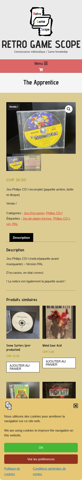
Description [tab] (21, 237)
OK (41, 447)
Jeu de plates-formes (37, 218)
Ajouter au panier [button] (20, 367)
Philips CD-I (54, 213)
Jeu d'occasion (34, 213)
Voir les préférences (41, 459)
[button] (76, 406)
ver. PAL (12, 224)
